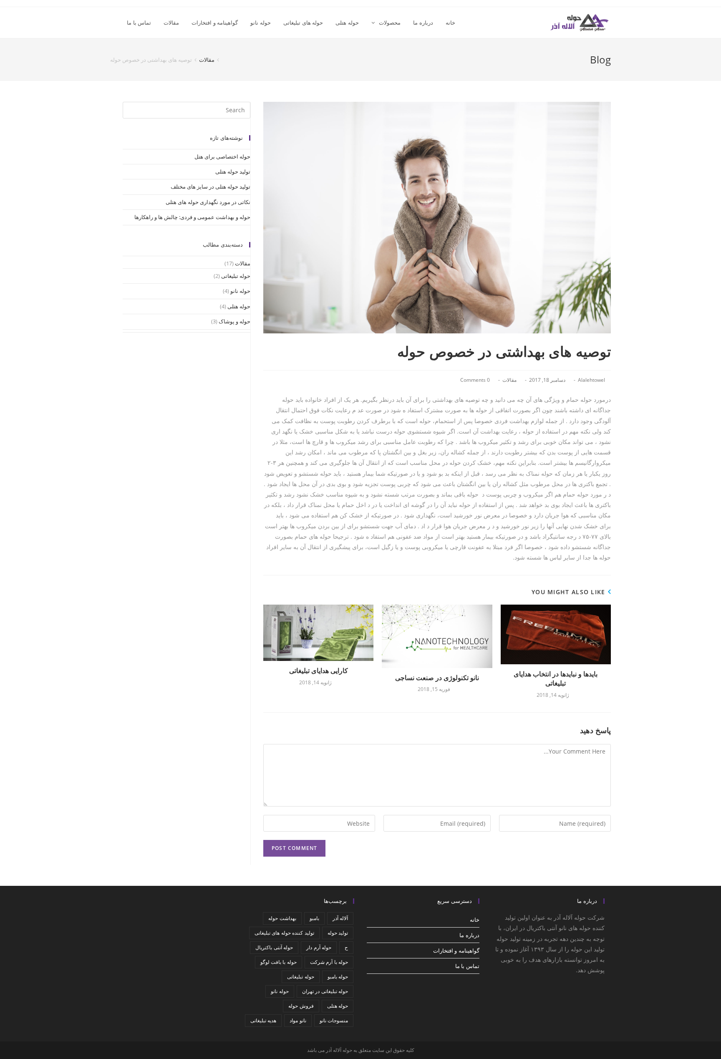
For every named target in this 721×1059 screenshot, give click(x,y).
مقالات (509, 379)
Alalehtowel (591, 379)
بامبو (314, 918)
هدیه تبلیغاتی (263, 1020)
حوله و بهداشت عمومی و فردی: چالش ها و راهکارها (192, 217)
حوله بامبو (338, 976)
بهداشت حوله (282, 918)
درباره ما (469, 935)
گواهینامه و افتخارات (456, 950)
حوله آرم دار (318, 947)
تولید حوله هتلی (232, 171)
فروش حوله (300, 1005)
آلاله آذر (340, 918)
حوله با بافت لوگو (278, 962)
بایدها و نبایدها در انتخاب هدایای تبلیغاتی (555, 678)
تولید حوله (338, 932)
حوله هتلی (238, 306)
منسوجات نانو (334, 1020)
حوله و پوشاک (234, 321)
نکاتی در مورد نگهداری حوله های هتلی (208, 202)
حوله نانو (240, 291)
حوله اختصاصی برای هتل (222, 156)
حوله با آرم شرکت (329, 962)
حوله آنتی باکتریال (274, 947)
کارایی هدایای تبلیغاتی (318, 670)
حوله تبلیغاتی (235, 276)
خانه (474, 919)
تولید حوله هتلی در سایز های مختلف (210, 186)
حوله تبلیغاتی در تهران (325, 991)
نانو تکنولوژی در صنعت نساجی (437, 677)
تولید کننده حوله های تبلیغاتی (284, 932)
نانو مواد (298, 1020)
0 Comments (475, 379)
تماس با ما (467, 966)
